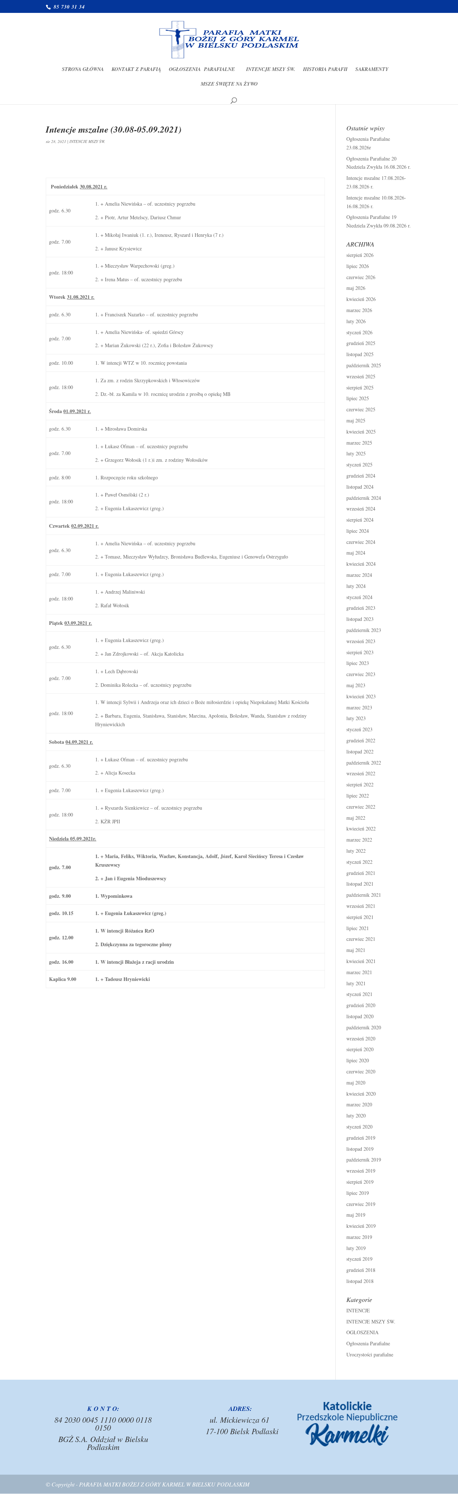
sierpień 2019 (360, 1181)
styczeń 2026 (359, 332)
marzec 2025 (359, 442)
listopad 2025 (360, 354)
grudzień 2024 (360, 475)
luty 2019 (356, 1248)
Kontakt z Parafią (136, 70)
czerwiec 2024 (360, 541)
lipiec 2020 (357, 1060)
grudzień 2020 (360, 1005)
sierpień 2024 (360, 519)
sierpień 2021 (360, 917)
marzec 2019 (359, 1237)
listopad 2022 (360, 751)
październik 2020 (363, 1027)
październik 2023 (363, 630)
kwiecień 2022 (361, 828)
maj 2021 (355, 950)
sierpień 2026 (360, 255)
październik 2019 (363, 1159)
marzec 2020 (359, 1104)
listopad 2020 (360, 1016)
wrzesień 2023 (360, 641)
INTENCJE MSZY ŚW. (270, 70)
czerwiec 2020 (360, 1071)
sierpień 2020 (360, 1049)
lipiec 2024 (357, 530)
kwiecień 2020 (361, 1093)
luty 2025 (356, 453)
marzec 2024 (359, 574)
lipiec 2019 (357, 1192)
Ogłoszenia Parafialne (203, 70)
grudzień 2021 (360, 873)
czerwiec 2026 (360, 277)
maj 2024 (355, 552)
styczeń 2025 (359, 464)
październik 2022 (363, 762)
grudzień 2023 (360, 607)
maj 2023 (355, 685)
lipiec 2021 (357, 928)
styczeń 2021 (359, 994)
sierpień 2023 (360, 652)
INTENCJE (358, 1310)
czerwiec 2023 (360, 674)
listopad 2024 (360, 486)
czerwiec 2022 (360, 806)
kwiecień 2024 (361, 563)
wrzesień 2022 (360, 773)
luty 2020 (356, 1115)
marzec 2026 (359, 310)
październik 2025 (363, 365)
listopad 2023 (360, 619)
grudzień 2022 (360, 740)
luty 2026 (356, 321)
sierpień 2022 (360, 784)
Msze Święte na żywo (229, 84)
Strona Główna (83, 70)
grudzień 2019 (360, 1137)
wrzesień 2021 (360, 905)
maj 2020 (355, 1082)
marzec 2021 (359, 972)
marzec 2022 (359, 839)
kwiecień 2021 (361, 961)
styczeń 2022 (359, 861)
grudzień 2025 (360, 343)
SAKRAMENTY (372, 70)
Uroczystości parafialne (369, 1354)
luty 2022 (356, 850)
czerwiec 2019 (360, 1204)
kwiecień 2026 (361, 299)
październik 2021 (363, 894)
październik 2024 (363, 497)
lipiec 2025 (357, 398)
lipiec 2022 (357, 795)
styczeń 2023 (359, 729)
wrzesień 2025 (360, 376)
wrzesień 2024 (360, 508)
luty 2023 (356, 718)
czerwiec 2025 (360, 409)
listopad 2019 (360, 1148)
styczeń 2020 (359, 1126)
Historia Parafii (325, 70)
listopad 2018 (360, 1281)
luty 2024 (356, 586)
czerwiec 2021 (360, 938)
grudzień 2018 (360, 1269)
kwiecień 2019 (361, 1225)
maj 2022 (355, 817)
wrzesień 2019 (360, 1170)
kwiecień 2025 (361, 431)
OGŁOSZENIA (362, 1332)
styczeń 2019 (359, 1258)
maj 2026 (355, 287)
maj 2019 (355, 1214)
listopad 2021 (360, 883)
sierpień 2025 (360, 387)
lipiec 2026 (357, 266)
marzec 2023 (359, 707)
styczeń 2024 (359, 597)
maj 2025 (355, 420)
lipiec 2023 (357, 663)
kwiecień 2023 (361, 696)
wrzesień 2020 (360, 1038)
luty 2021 (356, 983)
